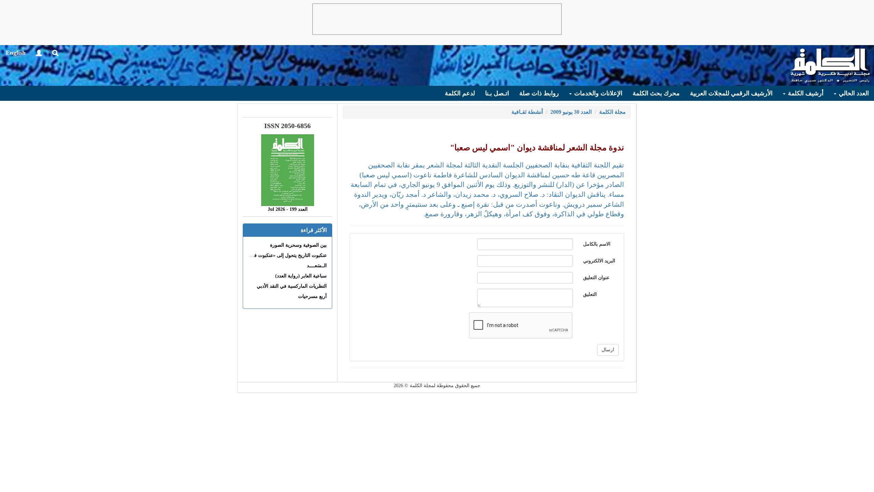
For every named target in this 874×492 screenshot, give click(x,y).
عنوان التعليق (596, 277)
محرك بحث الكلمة (656, 93)
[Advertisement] (437, 19)
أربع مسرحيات (312, 296)
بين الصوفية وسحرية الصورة (298, 245)
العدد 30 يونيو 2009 (571, 112)
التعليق (590, 294)
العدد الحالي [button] (853, 93)
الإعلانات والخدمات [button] (597, 93)
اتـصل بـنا (497, 93)
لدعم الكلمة (460, 93)
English (16, 52)
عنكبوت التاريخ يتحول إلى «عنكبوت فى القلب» (281, 255)
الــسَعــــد (317, 265)
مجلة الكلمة (612, 112)
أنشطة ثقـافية (527, 112)
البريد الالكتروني (599, 260)
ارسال (608, 349)
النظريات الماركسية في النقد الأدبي (292, 286)
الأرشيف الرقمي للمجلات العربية (731, 93)
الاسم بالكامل (596, 244)
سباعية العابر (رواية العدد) (301, 275)
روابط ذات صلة (539, 93)
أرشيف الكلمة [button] (804, 93)
